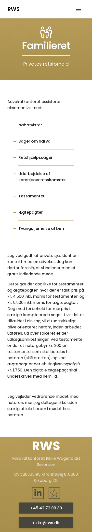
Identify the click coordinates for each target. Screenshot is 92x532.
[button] (79, 9)
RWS (13, 9)
